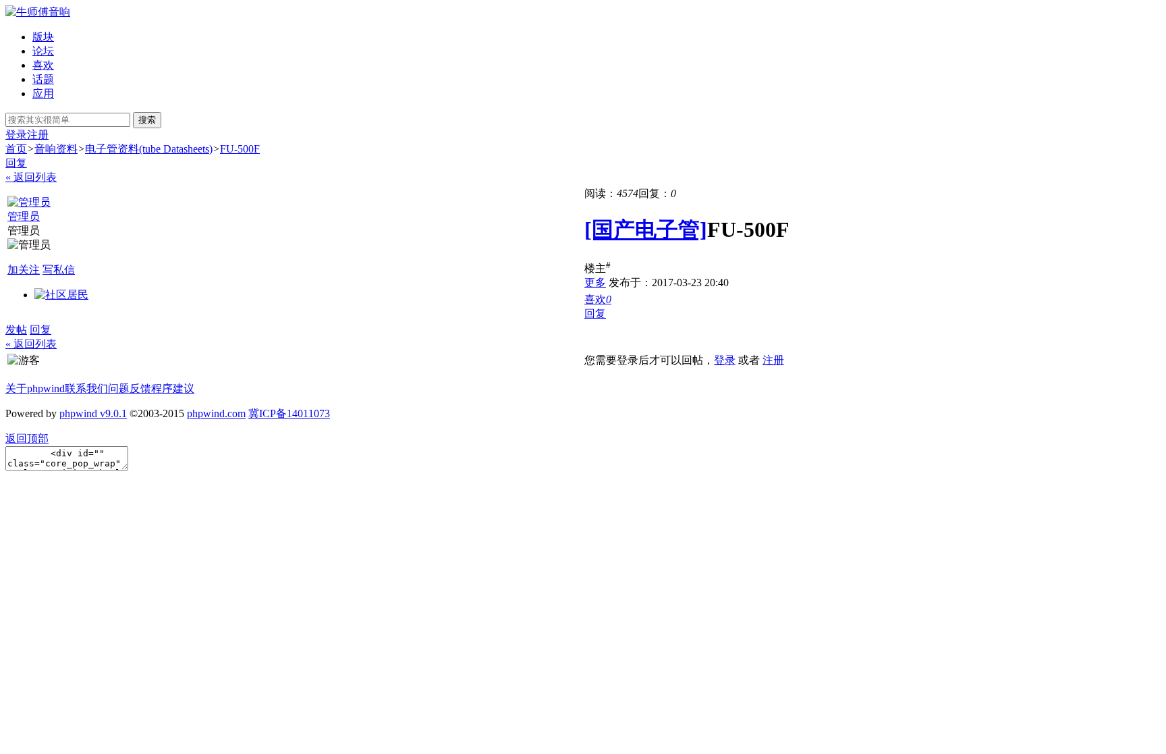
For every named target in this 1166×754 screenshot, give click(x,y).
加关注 (23, 269)
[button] (597, 299)
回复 (16, 163)
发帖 (16, 329)
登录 (16, 134)
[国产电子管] (645, 229)
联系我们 (86, 388)
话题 (43, 79)
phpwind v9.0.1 (93, 413)
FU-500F (240, 149)
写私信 (59, 269)
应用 (43, 93)
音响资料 (56, 149)
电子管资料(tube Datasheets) (149, 149)
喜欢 (43, 65)
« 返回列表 (31, 177)
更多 (595, 282)
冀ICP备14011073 (289, 413)
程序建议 (172, 388)
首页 (16, 149)
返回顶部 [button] (27, 438)
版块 (43, 37)
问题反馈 (129, 388)
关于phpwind (35, 388)
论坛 (43, 51)
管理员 (23, 216)
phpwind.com (216, 413)
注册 (38, 134)
